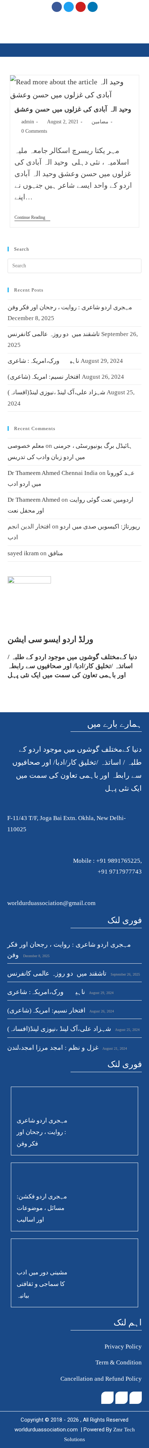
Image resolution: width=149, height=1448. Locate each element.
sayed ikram (23, 553)
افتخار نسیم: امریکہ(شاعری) (44, 376)
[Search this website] (75, 265)
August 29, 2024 (101, 993)
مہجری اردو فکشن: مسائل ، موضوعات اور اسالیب (42, 1208)
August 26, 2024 (101, 1011)
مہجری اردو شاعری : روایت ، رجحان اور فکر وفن (70, 307)
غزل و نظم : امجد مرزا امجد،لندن (52, 1047)
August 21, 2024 (114, 1048)
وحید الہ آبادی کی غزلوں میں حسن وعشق (72, 109)
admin (27, 121)
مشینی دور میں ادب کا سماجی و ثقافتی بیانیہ (42, 1284)
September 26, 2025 (125, 974)
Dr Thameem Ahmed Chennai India (53, 473)
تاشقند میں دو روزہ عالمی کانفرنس (54, 334)
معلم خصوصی (26, 445)
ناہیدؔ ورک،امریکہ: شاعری (43, 360)
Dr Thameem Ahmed (34, 499)
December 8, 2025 (36, 956)
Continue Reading (32, 217)
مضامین (99, 121)
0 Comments (34, 131)
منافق (55, 553)
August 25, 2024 (127, 1030)
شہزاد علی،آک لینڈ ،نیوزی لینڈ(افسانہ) (56, 392)
